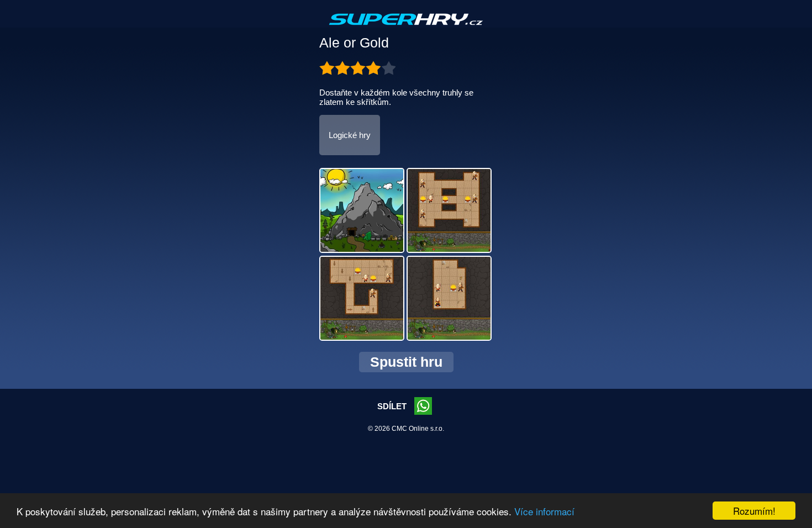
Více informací (544, 511)
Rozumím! (754, 511)
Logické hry (350, 135)
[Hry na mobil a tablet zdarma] (406, 28)
